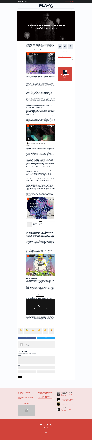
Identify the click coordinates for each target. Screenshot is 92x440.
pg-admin (28, 344)
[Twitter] (68, 1)
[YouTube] (73, 1)
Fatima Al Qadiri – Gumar (38, 224)
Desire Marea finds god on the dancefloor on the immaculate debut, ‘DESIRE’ (63, 55)
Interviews (63, 392)
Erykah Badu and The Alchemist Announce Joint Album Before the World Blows (67, 410)
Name (19, 365)
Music (69, 407)
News (71, 407)
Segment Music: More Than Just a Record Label (67, 395)
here (27, 322)
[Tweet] (21, 45)
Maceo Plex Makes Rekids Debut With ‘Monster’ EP (67, 404)
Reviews (40, 223)
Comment (19, 355)
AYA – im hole (40, 400)
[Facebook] (66, 1)
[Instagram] (70, 1)
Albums (35, 223)
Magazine (37, 223)
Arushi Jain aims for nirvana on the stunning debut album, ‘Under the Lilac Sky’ (44, 404)
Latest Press (66, 392)
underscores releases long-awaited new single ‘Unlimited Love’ (67, 400)
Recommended (63, 393)
